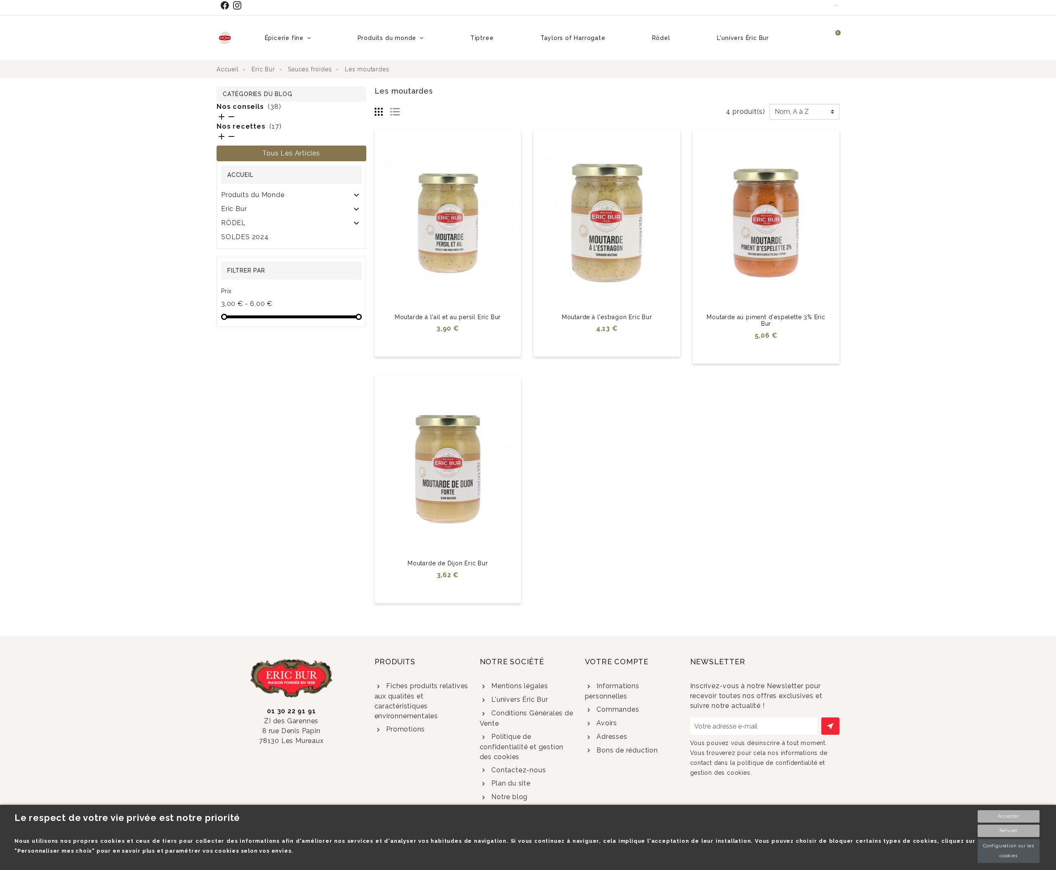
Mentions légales (518, 686)
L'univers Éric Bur (518, 699)
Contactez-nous (517, 770)
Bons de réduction (626, 750)
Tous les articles (291, 153)
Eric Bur (234, 209)
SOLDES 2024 (245, 237)
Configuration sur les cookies (1008, 850)
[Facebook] (226, 5)
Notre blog (508, 797)
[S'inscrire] (830, 726)
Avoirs (605, 723)
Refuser (1008, 830)
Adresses (610, 737)
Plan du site (509, 783)
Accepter (1008, 816)
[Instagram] (239, 5)
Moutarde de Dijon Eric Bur (448, 563)
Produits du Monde (253, 195)
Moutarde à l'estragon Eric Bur (607, 317)
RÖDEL (233, 223)
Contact (836, 5)
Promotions (404, 729)
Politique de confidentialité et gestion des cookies (522, 747)
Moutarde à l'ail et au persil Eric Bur (448, 317)
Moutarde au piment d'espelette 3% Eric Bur (766, 320)
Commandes (616, 709)
